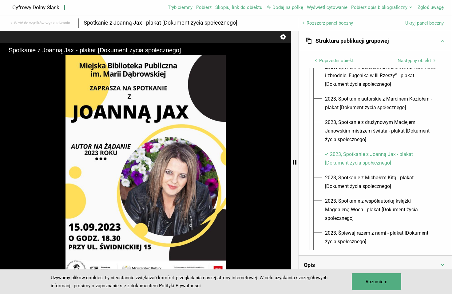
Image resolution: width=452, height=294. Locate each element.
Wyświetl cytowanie (327, 7)
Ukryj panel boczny (424, 23)
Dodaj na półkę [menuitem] (287, 7)
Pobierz (204, 7)
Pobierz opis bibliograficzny (379, 7)
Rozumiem (376, 281)
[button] (375, 41)
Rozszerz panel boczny (330, 23)
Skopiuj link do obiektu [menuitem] (238, 7)
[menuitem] (380, 75)
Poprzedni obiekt (336, 60)
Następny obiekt (414, 60)
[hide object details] (294, 162)
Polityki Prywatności (180, 285)
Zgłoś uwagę (431, 7)
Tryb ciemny (180, 7)
